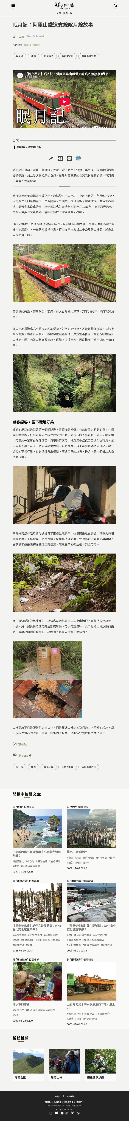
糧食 (112, 858)
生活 (21, 36)
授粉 (16, 1015)
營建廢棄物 (90, 1018)
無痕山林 (56, 1077)
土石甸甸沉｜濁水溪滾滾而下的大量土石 (91, 1006)
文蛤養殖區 (43, 940)
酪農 (29, 945)
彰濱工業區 (20, 935)
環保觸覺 (89, 858)
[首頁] (64, 5)
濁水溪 (72, 1014)
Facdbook (51, 1113)
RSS (78, 1113)
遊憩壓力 (19, 861)
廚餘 (70, 862)
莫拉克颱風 (67, 56)
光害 (78, 862)
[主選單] (13, 5)
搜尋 (115, 5)
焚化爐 (72, 935)
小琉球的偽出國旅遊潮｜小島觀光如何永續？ (37, 853)
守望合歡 (20, 1077)
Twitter (72, 1113)
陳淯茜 (36, 45)
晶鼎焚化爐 (36, 935)
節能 (86, 862)
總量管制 (35, 866)
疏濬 (70, 1018)
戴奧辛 (56, 940)
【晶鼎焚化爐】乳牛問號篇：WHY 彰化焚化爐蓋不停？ (91, 927)
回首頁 (57, 1096)
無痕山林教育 (89, 56)
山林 (15, 36)
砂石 (94, 1014)
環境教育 (102, 858)
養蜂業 (51, 1010)
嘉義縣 (22, 744)
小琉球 (31, 861)
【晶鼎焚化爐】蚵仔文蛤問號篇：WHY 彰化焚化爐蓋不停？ (37, 927)
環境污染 (48, 56)
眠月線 (19, 56)
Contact (62, 1113)
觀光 (70, 858)
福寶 (16, 940)
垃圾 (24, 866)
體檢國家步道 (95, 1077)
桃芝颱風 (84, 1014)
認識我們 (71, 1096)
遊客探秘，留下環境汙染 (29, 147)
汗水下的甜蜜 (21, 1004)
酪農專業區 (28, 940)
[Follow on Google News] (78, 158)
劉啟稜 (27, 45)
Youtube (56, 1113)
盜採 (78, 1018)
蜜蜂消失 (19, 1010)
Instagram (67, 1113)
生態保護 (55, 861)
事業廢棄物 (51, 935)
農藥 (29, 1010)
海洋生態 (42, 861)
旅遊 (33, 56)
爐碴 (86, 945)
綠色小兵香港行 (77, 852)
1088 (25, 755)
